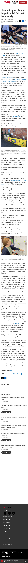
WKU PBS (5, 541)
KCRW (12, 370)
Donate (23, 2)
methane (4, 184)
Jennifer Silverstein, (7, 77)
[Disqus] (14, 484)
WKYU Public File (6, 519)
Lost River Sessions (7, 544)
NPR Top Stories (16, 373)
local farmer (16, 116)
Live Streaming (6, 538)
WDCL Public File (6, 525)
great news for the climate (18, 180)
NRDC (17, 324)
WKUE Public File (6, 528)
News (7, 373)
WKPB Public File (6, 522)
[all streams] (26, 561)
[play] (2, 561)
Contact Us (5, 534)
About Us (5, 531)
